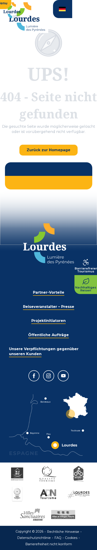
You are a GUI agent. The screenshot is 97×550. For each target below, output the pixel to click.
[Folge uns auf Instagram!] (48, 375)
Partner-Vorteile (48, 292)
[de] (63, 9)
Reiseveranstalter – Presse (48, 307)
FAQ (57, 538)
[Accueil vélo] (79, 474)
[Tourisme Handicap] (18, 474)
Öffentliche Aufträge (48, 335)
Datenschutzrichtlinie (34, 538)
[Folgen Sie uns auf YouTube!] (63, 375)
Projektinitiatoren (48, 321)
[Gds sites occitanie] (18, 494)
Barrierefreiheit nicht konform (48, 544)
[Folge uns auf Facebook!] (33, 375)
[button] (63, 9)
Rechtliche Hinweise (63, 532)
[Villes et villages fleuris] (64, 514)
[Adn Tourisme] (48, 494)
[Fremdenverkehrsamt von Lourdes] (27, 16)
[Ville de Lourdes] (79, 494)
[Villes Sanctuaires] (33, 514)
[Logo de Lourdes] (48, 243)
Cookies (71, 538)
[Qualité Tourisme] (48, 474)
